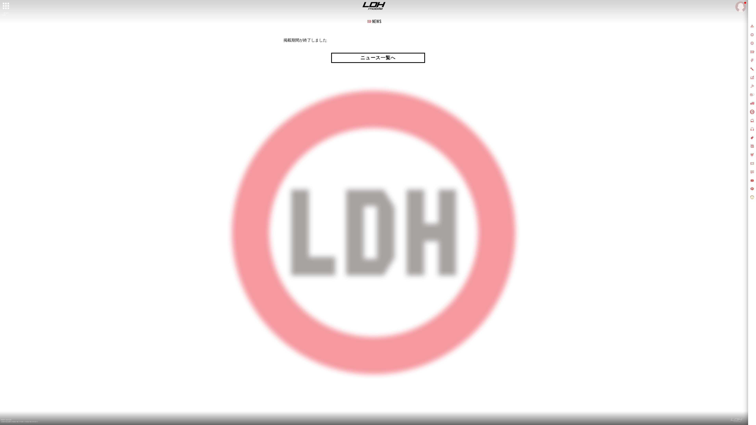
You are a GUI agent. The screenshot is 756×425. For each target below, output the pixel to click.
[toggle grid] (6, 6)
